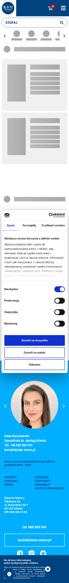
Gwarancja (42, 485)
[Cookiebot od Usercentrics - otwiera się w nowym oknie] (49, 215)
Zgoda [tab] (11, 225)
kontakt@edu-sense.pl (19, 450)
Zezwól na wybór (34, 352)
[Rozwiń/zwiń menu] (63, 8)
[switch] (59, 301)
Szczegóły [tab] (29, 225)
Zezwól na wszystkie (34, 340)
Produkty (10, 477)
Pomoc (8, 485)
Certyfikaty (42, 481)
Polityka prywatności (49, 488)
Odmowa (34, 364)
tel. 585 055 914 (34, 527)
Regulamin (42, 477)
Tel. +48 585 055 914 (18, 445)
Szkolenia (11, 481)
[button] (5, 406)
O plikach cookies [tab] (53, 225)
